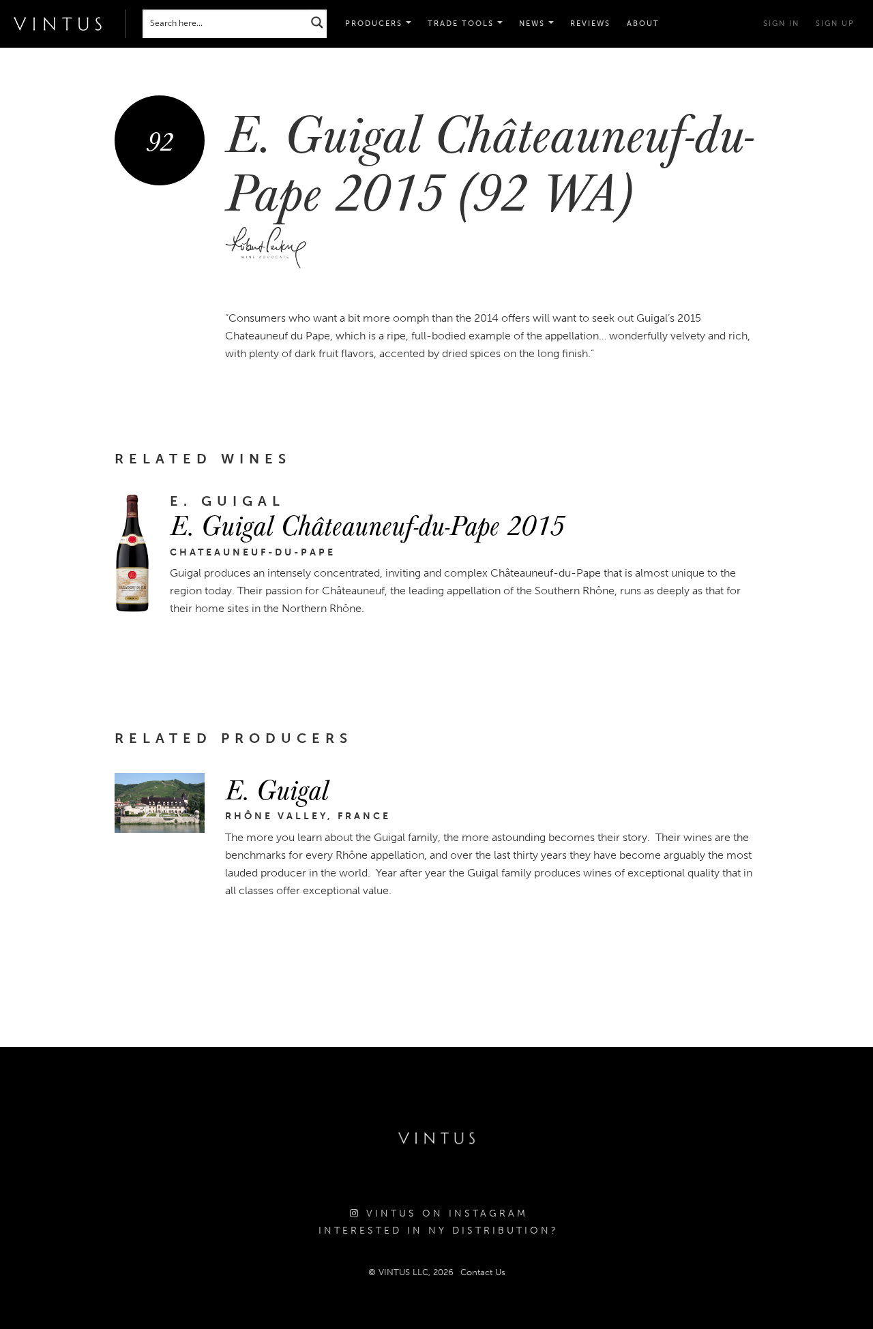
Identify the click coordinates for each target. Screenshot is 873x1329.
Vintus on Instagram (444, 1213)
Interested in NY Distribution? (439, 1230)
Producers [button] (375, 23)
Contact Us (482, 1272)
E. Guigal (277, 788)
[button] (465, 23)
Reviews (590, 23)
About (643, 23)
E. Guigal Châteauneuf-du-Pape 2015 (367, 524)
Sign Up (835, 23)
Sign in (781, 23)
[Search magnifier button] (317, 22)
